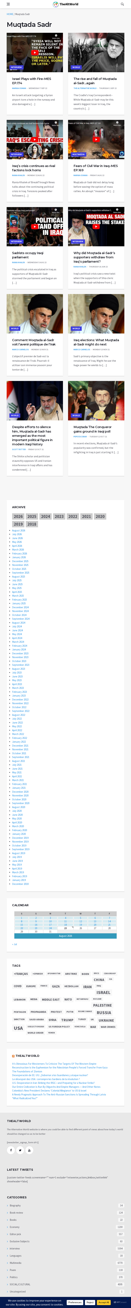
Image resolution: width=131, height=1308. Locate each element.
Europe (31, 986)
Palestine (102, 1005)
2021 (86, 516)
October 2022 (19, 707)
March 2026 (18, 549)
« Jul (14, 944)
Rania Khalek (18, 175)
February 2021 (19, 784)
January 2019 (19, 880)
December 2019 (20, 837)
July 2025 (17, 580)
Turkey (82, 1019)
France (43, 986)
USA (18, 1028)
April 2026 (17, 545)
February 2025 (19, 599)
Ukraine (106, 1020)
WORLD (76, 67)
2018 (31, 524)
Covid (17, 986)
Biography (15, 1205)
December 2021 (20, 745)
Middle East (51, 999)
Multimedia (78, 154)
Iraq (99, 986)
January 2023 (19, 695)
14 (109, 921)
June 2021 (17, 768)
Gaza (56, 986)
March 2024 (18, 641)
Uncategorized (17, 1291)
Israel (103, 992)
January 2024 (19, 649)
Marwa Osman (19, 88)
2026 (18, 516)
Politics (13, 1277)
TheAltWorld (68, 4)
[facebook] (11, 1150)
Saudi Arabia (36, 1019)
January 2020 (19, 834)
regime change (85, 1011)
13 (95, 921)
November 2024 (20, 611)
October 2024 (19, 615)
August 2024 (18, 622)
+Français (21, 974)
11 (65, 921)
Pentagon (20, 1011)
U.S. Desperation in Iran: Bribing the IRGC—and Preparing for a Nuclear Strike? (53, 1082)
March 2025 (18, 595)
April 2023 (17, 684)
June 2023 (17, 676)
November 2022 (20, 703)
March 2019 (18, 872)
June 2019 (17, 860)
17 (50, 924)
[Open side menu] (8, 4)
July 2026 (17, 534)
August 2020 (18, 807)
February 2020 (19, 830)
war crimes (108, 1026)
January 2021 (19, 787)
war (93, 1027)
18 (65, 924)
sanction (19, 1019)
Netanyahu (82, 999)
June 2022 (17, 722)
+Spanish (38, 973)
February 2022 (19, 738)
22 (21, 928)
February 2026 (19, 553)
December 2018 (20, 884)
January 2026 (19, 557)
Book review (16, 1212)
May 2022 (17, 726)
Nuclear (97, 999)
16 (36, 924)
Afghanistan (54, 973)
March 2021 (18, 780)
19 (80, 924)
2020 (100, 516)
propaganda (38, 1011)
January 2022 (19, 741)
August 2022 (18, 714)
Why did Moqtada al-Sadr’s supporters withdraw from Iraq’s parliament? (94, 257)
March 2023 (18, 688)
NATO (68, 999)
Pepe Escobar (80, 436)
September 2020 (20, 803)
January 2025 (19, 603)
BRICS (96, 973)
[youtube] (29, 1150)
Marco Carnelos (20, 349)
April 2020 (17, 822)
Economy (14, 1227)
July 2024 (17, 626)
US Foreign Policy (59, 1026)
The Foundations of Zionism (27, 1071)
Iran (87, 986)
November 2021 (20, 749)
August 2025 (18, 576)
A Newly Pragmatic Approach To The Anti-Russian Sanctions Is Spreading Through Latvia (59, 1094)
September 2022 (20, 711)
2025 (31, 516)
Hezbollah (71, 986)
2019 (18, 524)
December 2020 (20, 791)
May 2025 (17, 588)
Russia (104, 1012)
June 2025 (17, 584)
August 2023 (18, 668)
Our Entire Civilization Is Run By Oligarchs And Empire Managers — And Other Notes (56, 1086)
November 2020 (20, 795)
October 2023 (19, 661)
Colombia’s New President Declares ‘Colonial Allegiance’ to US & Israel (49, 1090)
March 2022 (18, 734)
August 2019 (18, 853)
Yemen (51, 1032)
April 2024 (17, 638)
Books (13, 1219)
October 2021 (19, 753)
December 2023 (20, 653)
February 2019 (19, 876)
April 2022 (17, 730)
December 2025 (20, 561)
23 (36, 928)
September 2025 (20, 572)
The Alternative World (85, 88)
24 (50, 928)
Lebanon (20, 999)
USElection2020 (36, 1026)
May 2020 (17, 818)
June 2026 (17, 538)
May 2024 (17, 634)
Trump (67, 1020)
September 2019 (20, 849)
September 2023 (20, 664)
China (99, 980)
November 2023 (20, 657)
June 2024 (17, 630)
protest (56, 1011)
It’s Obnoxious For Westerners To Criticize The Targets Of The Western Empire (54, 1063)
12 (80, 921)
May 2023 (17, 680)
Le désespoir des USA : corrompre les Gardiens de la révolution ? (46, 1079)
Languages (15, 1255)
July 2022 (17, 718)
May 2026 (17, 542)
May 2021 (17, 772)
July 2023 (17, 672)
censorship (110, 973)
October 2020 (19, 799)
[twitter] (20, 1150)
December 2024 (20, 607)
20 (95, 924)
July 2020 (17, 810)
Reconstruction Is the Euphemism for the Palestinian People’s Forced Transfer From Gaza (59, 1067)
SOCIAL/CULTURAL (19, 1284)
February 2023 (19, 691)
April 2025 (17, 592)
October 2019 (19, 845)
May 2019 (17, 864)
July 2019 (17, 857)
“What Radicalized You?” (25, 1098)
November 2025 (20, 565)
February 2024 (19, 645)
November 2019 (20, 841)
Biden (85, 974)
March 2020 (18, 826)
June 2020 (17, 814)
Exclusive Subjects (19, 1241)
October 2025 (19, 568)
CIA (110, 979)
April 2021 (17, 776)
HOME (10, 14)
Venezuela (80, 1026)
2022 (72, 516)
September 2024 (20, 618)
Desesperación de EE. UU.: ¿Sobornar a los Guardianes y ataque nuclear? (50, 1075)
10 (50, 921)
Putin (70, 1011)
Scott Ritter (19, 449)
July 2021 (17, 764)
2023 (59, 516)
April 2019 (17, 868)
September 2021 (20, 757)
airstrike (71, 973)
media (33, 999)
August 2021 (18, 761)
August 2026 (18, 530)
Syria (52, 1020)
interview (16, 67)
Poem (12, 1270)
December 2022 (20, 699)
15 (21, 924)
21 (109, 924)
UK (92, 1019)
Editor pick (15, 1234)
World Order (35, 1032)
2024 (45, 516)
